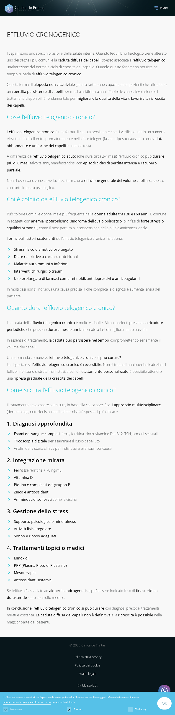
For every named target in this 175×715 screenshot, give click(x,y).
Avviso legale (87, 674)
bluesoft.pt (90, 685)
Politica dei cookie (87, 665)
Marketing (140, 709)
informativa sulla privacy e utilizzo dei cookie (27, 702)
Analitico (78, 709)
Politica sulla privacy (87, 657)
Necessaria (16, 709)
